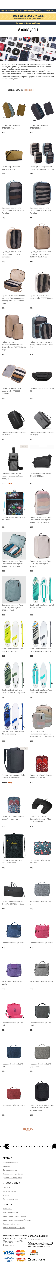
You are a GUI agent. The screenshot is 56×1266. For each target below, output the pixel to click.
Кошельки (25, 71)
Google (46, 1246)
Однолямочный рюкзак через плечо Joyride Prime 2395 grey (12, 475)
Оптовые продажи (10, 1199)
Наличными (7, 1209)
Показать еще (28, 1129)
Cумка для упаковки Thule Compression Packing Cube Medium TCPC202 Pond (12, 563)
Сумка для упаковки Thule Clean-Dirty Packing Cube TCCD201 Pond (12, 607)
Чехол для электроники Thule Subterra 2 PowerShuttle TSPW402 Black (42, 1107)
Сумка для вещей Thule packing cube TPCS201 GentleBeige (11, 254)
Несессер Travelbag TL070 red (14, 1105)
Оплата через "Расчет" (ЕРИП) (15, 1216)
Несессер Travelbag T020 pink (41, 943)
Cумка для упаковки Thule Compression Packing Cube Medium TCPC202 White (40, 519)
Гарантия (6, 1166)
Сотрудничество (9, 1191)
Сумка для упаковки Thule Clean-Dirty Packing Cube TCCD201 (40, 563)
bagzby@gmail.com (35, 1239)
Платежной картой (10, 1213)
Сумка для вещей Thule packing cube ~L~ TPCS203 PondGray (40, 210)
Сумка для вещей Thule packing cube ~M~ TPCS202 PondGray (13, 210)
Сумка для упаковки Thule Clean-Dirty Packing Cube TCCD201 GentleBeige (40, 254)
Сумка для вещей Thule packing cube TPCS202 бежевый (11, 390)
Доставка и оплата (10, 1163)
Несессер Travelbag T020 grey (41, 981)
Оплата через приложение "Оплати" (17, 1220)
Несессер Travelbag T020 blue (13, 943)
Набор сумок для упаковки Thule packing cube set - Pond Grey (41, 344)
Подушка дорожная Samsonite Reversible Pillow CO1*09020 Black (40, 819)
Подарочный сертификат (13, 1174)
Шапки (13, 71)
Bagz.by (46, 1243)
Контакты (7, 1188)
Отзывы (6, 1195)
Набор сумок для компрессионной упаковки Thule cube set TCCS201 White (42, 733)
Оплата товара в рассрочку (14, 1228)
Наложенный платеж (11, 1224)
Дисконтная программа (12, 1178)
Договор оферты (10, 1170)
